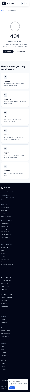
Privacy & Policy (5, 380)
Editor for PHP (5, 289)
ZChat (3, 253)
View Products (21, 51)
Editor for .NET (5, 286)
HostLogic (4, 213)
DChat (3, 256)
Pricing (3, 349)
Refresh (12, 387)
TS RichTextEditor (6, 280)
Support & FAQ (5, 336)
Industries (4, 322)
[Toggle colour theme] (22, 3)
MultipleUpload (5, 229)
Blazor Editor (4, 283)
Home (2, 10)
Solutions (3, 319)
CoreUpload (4, 226)
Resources (4, 328)
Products (3, 346)
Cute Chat (4, 262)
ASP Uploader (5, 231)
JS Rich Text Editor (6, 275)
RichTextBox (4, 303)
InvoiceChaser (5, 207)
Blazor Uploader (5, 237)
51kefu (3, 250)
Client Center (5, 361)
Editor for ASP (5, 292)
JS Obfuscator (5, 309)
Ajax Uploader (5, 223)
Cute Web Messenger (7, 264)
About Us (3, 355)
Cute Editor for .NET (6, 295)
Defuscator (4, 300)
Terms (3, 366)
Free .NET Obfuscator (7, 297)
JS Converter (4, 306)
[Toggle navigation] (26, 3)
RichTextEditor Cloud (7, 278)
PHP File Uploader (6, 234)
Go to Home (8, 51)
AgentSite (4, 210)
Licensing (3, 369)
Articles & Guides (5, 330)
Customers (4, 325)
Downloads (4, 352)
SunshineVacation (6, 216)
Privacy (3, 363)
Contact (3, 358)
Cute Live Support (6, 259)
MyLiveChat (4, 247)
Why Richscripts (5, 333)
